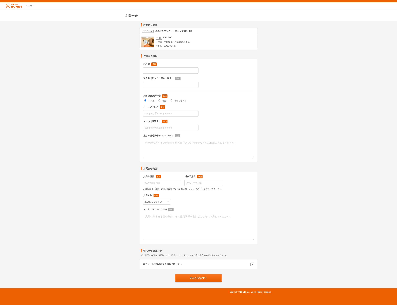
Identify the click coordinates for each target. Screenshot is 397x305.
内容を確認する (198, 278)
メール (151, 101)
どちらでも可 (180, 101)
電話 (164, 101)
